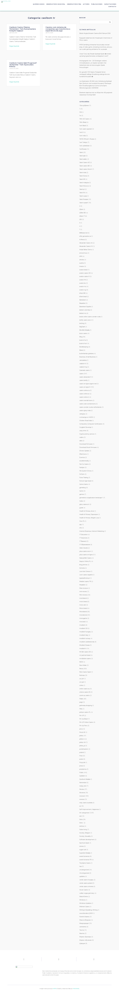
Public (81, 772)
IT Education (83, 534)
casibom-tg (83, 367)
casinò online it (84, 397)
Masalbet (82, 585)
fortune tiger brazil (85, 481)
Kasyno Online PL (85, 561)
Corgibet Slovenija (85, 427)
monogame (83, 618)
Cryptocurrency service (86, 434)
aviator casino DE (85, 273)
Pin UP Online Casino (86, 722)
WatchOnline (83, 896)
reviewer (82, 796)
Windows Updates (85, 903)
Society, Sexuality (85, 836)
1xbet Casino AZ (84, 162)
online (81, 685)
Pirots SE (82, 732)
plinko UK (82, 742)
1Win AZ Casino (84, 119)
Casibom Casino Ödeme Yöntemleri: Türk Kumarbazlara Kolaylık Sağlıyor (22, 29)
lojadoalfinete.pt (84, 578)
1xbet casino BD (84, 166)
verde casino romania (86, 886)
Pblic (81, 709)
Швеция (82, 943)
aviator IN (82, 280)
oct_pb (81, 682)
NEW (81, 662)
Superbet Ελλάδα (84, 853)
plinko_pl (82, 746)
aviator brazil (83, 270)
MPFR (54, 988)
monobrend (83, 615)
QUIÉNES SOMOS (38, 4)
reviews (81, 799)
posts (81, 759)
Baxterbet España (85, 306)
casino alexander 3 (85, 377)
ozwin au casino (84, 695)
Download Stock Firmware (88, 447)
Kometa (82, 568)
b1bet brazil (83, 296)
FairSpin (82, 467)
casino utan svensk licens (87, 404)
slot (80, 816)
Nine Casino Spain (85, 672)
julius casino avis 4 (85, 551)
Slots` (81, 823)
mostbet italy (83, 635)
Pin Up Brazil (83, 719)
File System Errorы (85, 471)
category (82, 414)
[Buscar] (109, 22)
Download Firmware (86, 444)
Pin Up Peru (83, 725)
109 (80, 112)
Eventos (82, 457)
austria (81, 263)
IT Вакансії (82, 541)
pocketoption (83, 749)
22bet (81, 209)
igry (80, 524)
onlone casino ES (84, 692)
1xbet (81, 152)
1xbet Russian (83, 199)
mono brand (83, 601)
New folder (83, 665)
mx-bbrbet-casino (85, 658)
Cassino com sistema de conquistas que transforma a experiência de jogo (58, 29)
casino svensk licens (85, 400)
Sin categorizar (84, 813)
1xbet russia (83, 196)
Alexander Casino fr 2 (86, 246)
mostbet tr (82, 648)
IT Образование (84, 544)
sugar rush (82, 849)
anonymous (83, 253)
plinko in (82, 739)
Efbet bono (83, 454)
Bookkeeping (83, 347)
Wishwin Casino (84, 906)
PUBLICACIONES (96, 4)
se (80, 806)
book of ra (82, 340)
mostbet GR (83, 628)
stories (81, 846)
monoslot (82, 622)
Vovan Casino (83, 890)
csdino (81, 437)
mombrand (83, 598)
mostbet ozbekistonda (86, 642)
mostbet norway (84, 638)
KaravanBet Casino (85, 558)
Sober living (83, 829)
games (81, 494)
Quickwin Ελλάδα (84, 779)
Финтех (81, 933)
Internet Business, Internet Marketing (91, 531)
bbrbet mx (82, 313)
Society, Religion (84, 833)
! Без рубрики (84, 105)
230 (80, 219)
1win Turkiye (83, 142)
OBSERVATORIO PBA (74, 4)
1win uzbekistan (84, 146)
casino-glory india (85, 410)
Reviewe (82, 792)
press (81, 766)
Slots (81, 819)
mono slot (82, 605)
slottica (81, 826)
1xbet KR (82, 179)
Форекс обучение (85, 940)
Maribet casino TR (85, 581)
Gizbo (81, 501)
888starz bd (83, 233)
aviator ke (82, 283)
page (81, 702)
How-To (81, 521)
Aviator (81, 266)
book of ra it (83, 343)
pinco (81, 729)
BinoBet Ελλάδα (84, 330)
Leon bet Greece (84, 571)
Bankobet (82, 300)
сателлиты (82, 927)
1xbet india (82, 172)
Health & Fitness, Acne (86, 511)
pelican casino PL (85, 712)
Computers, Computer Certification (90, 424)
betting (81, 323)
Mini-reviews (83, 595)
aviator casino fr (84, 276)
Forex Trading (83, 477)
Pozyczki (82, 762)
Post (80, 756)
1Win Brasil (82, 122)
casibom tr (82, 363)
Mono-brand (83, 608)
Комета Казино (84, 916)
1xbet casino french (85, 169)
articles (81, 260)
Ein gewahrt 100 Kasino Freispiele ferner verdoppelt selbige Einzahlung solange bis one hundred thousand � (94, 74)
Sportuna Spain (84, 843)
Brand (81, 350)
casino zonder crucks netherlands (90, 407)
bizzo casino (83, 333)
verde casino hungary (86, 880)
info (80, 528)
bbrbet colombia (84, 310)
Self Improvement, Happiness (89, 809)
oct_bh (81, 679)
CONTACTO (112, 6)
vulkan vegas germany (86, 893)
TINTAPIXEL (76, 988)
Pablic (81, 699)
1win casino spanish (85, 129)
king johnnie (83, 565)
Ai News (82, 239)
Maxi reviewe (83, 588)
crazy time (82, 430)
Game (81, 491)
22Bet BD (82, 213)
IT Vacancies (83, 538)
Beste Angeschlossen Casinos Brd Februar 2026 (94, 33)
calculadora (83, 360)
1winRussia (82, 149)
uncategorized (84, 870)
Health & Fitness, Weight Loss (89, 518)
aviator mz (82, 286)
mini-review (83, 591)
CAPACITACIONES (110, 4)
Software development (86, 839)
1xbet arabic (83, 159)
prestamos (82, 769)
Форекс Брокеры (85, 937)
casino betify (83, 380)
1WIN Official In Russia (86, 139)
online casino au (84, 689)
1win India (82, 135)
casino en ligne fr (84, 387)
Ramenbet (82, 782)
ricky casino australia (85, 803)
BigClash (82, 327)
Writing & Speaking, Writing (88, 910)
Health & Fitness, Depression (88, 514)
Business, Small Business (87, 357)
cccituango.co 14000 (86, 417)
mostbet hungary (85, 632)
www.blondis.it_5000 (86, 913)
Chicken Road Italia (85, 420)
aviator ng (82, 290)
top (80, 866)
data (80, 441)
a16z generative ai (85, 236)
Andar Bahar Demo (85, 249)
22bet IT (82, 216)
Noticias (82, 675)
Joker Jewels (83, 548)
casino (81, 373)
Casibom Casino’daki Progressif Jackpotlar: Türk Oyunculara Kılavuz (23, 64)
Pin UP (81, 715)
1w (80, 115)
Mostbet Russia (84, 645)
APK (80, 256)
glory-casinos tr (84, 504)
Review (81, 789)
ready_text (82, 786)
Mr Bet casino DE (85, 652)
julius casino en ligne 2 (86, 554)
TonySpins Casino (85, 863)
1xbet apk (82, 156)
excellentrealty (84, 461)
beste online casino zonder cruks (90, 316)
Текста (81, 930)
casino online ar (84, 394)
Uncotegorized (84, 873)
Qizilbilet (82, 776)
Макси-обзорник (85, 920)
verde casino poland (85, 883)
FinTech (81, 474)
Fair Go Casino (84, 464)
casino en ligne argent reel (88, 384)
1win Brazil (82, 125)
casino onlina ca (84, 390)
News (81, 668)
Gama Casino (83, 484)
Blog (80, 337)
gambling (82, 487)
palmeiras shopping (85, 705)
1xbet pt (82, 189)
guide (81, 508)
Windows (82, 900)
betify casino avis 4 (85, 320)
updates (82, 876)
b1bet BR (82, 293)
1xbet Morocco (84, 186)
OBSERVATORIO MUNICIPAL (55, 4)
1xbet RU (82, 192)
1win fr (81, 132)
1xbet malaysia (84, 182)
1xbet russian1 (83, 203)
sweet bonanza (84, 856)
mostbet (82, 625)
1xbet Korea (83, 176)
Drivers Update (84, 451)
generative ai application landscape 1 (91, 498)
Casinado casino (84, 370)
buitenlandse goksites (86, 353)
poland (81, 752)
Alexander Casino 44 (86, 243)
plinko (81, 735)
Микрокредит (84, 923)
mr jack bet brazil (84, 655)
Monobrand (83, 611)
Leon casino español (86, 575)
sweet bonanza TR (85, 860)
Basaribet (82, 303)
